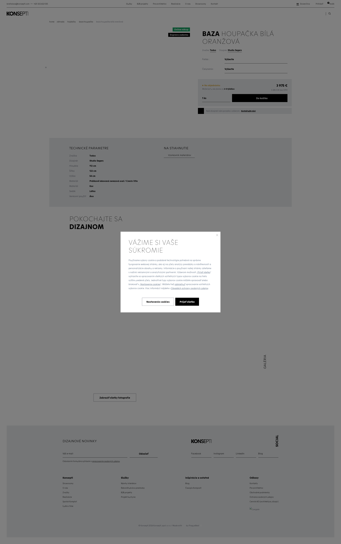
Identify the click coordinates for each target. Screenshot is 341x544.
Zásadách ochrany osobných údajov (189, 288)
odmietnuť (180, 284)
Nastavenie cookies (150, 284)
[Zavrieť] (217, 235)
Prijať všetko (204, 272)
